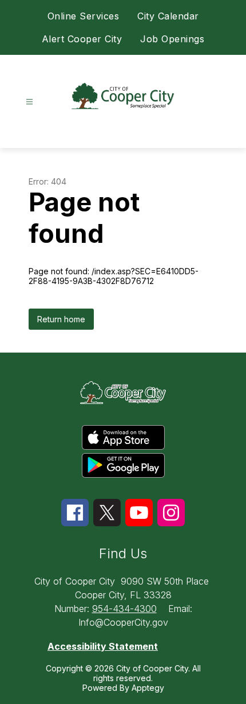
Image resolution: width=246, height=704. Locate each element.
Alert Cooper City (82, 39)
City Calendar (168, 16)
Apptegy (148, 688)
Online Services (83, 16)
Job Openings (172, 39)
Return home (61, 319)
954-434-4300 (124, 608)
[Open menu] (29, 102)
